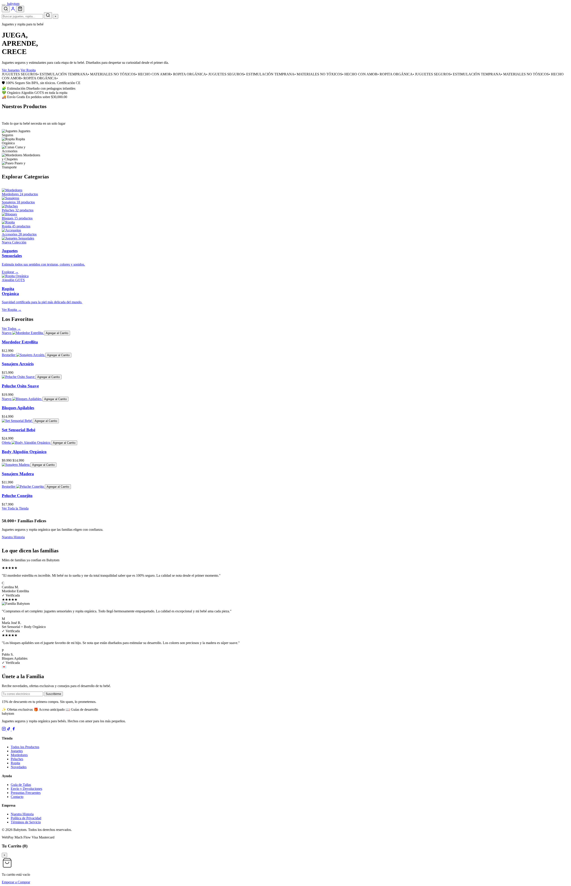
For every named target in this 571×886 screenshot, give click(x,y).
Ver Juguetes (11, 70)
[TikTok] (9, 729)
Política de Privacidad (26, 818)
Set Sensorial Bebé (18, 430)
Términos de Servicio (26, 822)
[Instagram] (4, 729)
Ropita (15, 763)
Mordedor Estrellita (20, 342)
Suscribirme (53, 694)
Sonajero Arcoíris (18, 363)
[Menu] (3, 5)
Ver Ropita (28, 70)
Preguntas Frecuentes (26, 793)
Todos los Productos (25, 747)
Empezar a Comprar (16, 882)
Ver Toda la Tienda (15, 508)
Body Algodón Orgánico (24, 451)
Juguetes (17, 751)
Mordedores (19, 755)
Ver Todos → (11, 328)
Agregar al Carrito (57, 333)
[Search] (6, 9)
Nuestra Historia (13, 537)
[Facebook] (14, 729)
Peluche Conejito (17, 495)
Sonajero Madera (18, 473)
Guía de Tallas (21, 785)
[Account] (13, 10)
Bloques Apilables (18, 407)
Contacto (17, 797)
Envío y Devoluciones (26, 789)
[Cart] (20, 9)
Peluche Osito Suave (20, 386)
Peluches (17, 759)
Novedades (19, 767)
